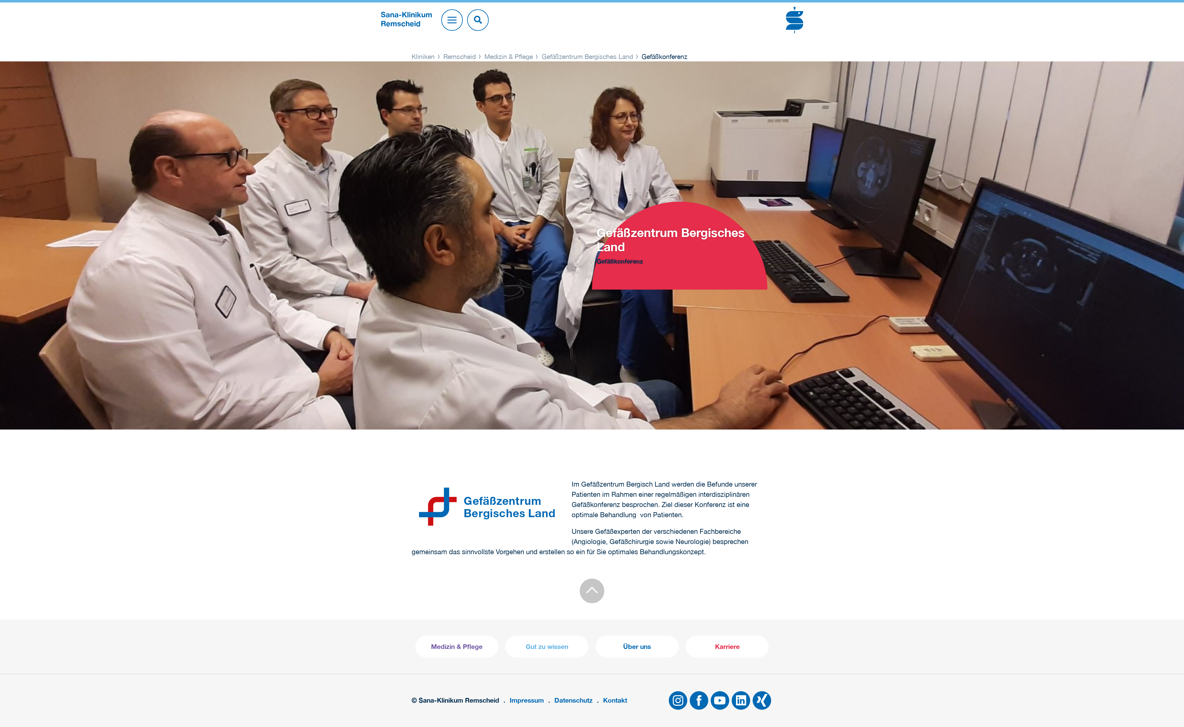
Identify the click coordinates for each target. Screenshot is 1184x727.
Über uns (637, 646)
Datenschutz (573, 700)
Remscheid (460, 56)
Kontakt (615, 700)
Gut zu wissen (547, 646)
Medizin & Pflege (509, 56)
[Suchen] (478, 20)
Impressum (527, 700)
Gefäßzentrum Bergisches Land (587, 56)
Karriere (727, 646)
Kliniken (424, 56)
